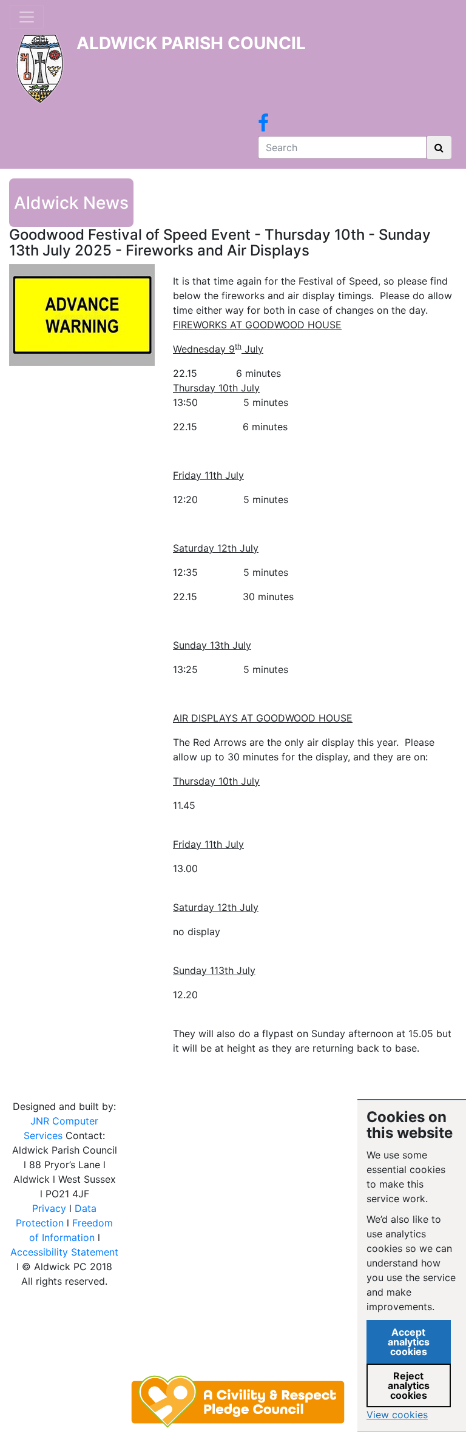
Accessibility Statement (64, 1252)
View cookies (397, 1415)
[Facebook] (263, 126)
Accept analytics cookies (409, 1342)
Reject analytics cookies (409, 1385)
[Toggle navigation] (27, 17)
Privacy (49, 1208)
